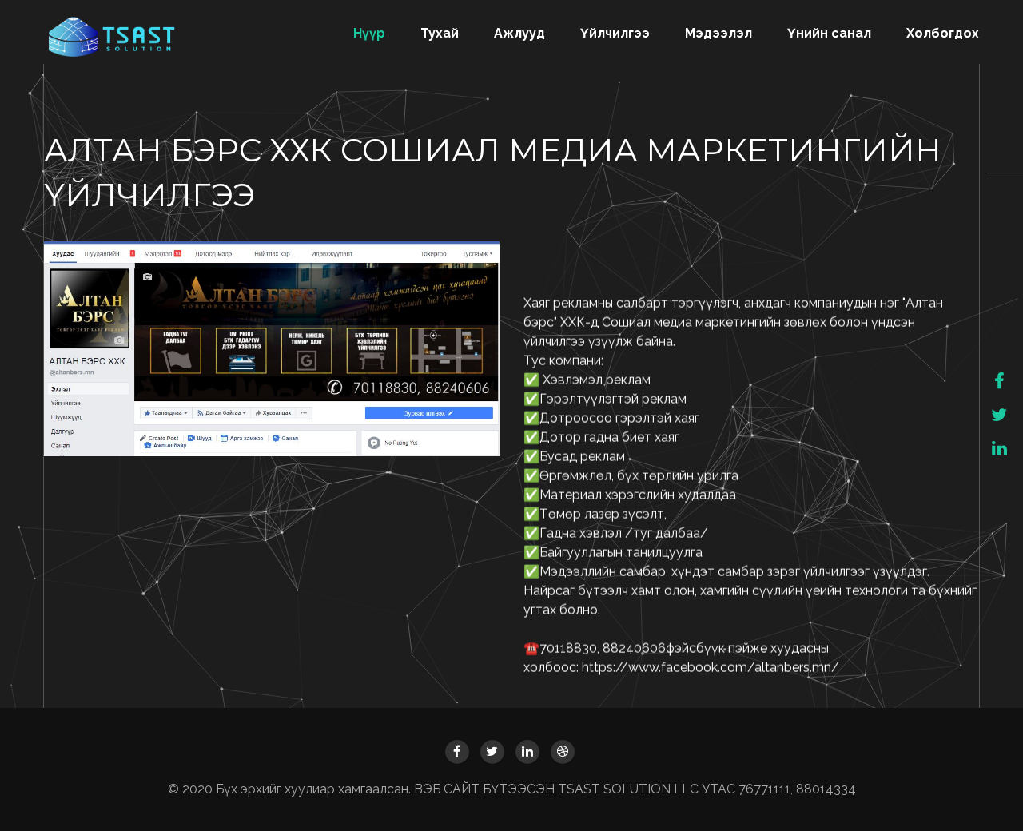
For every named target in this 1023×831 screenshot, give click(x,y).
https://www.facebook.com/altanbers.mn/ (712, 667)
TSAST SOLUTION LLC (630, 789)
